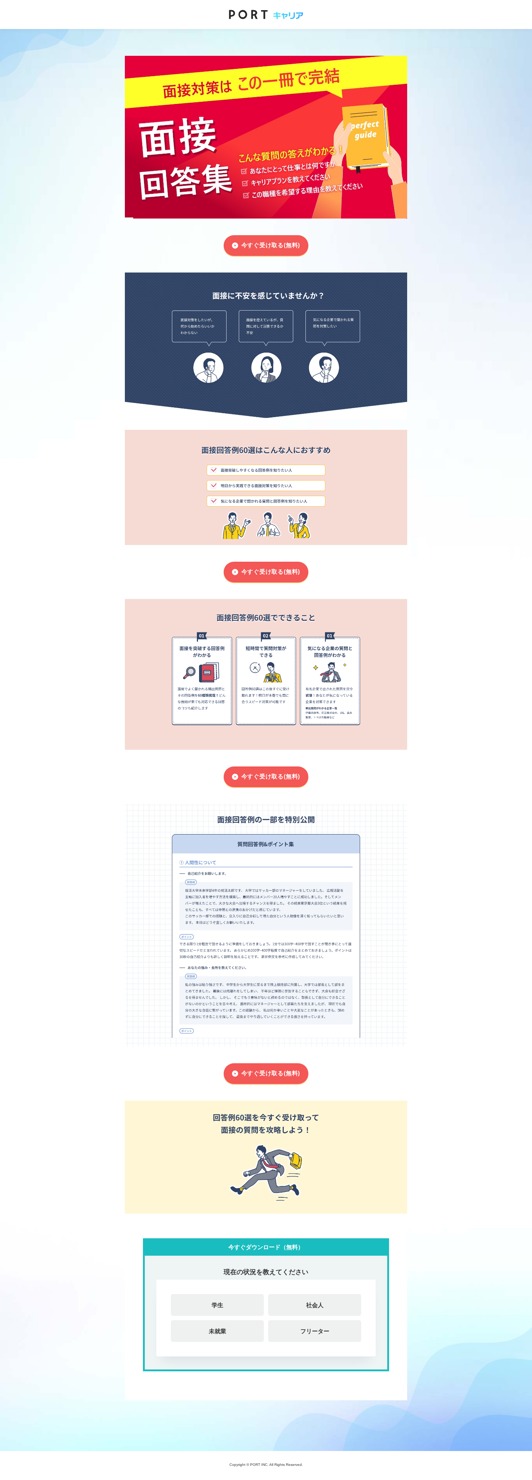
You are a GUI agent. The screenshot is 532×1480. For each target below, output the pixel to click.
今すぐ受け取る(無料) (270, 245)
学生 (217, 1305)
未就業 (217, 1331)
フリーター (314, 1331)
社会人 (315, 1305)
